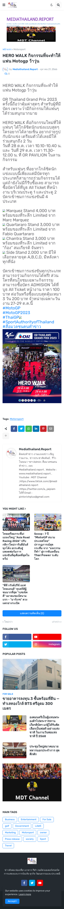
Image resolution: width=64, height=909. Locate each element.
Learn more (25, 894)
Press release (12, 839)
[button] (4, 5)
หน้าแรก (7, 49)
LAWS (38, 826)
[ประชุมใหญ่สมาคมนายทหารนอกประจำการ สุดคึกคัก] (14, 750)
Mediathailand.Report (35, 449)
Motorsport (19, 49)
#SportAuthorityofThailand (28, 322)
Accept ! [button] (12, 901)
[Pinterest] (43, 429)
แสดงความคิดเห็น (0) (32, 613)
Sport (43, 839)
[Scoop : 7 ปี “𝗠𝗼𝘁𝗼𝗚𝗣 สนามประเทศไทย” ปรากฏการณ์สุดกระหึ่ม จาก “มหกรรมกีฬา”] (47, 522)
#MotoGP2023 (16, 312)
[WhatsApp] (28, 429)
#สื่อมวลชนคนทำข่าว (22, 326)
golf (7, 826)
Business (10, 819)
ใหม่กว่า (8, 622)
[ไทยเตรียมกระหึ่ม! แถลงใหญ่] (16, 522)
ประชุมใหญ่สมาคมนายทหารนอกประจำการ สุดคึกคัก (45, 750)
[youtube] (47, 637)
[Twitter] (21, 429)
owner (43, 832)
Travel (8, 845)
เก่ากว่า (56, 622)
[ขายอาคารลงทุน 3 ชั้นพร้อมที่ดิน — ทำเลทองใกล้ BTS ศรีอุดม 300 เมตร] (32, 674)
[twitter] (17, 644)
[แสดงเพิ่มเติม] (6, 436)
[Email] (50, 429)
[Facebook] (14, 429)
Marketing (10, 832)
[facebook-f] (17, 637)
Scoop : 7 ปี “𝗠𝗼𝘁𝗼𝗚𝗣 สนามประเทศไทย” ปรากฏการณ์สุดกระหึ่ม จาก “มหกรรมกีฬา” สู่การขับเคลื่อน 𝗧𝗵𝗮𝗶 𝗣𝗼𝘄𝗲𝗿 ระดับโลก (47, 546)
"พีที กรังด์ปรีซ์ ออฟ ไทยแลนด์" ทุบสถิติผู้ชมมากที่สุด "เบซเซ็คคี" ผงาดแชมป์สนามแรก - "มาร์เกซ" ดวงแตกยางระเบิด (15, 594)
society (30, 839)
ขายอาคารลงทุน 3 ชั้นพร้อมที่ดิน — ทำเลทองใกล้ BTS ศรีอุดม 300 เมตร (31, 703)
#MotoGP (11, 308)
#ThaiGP (11, 317)
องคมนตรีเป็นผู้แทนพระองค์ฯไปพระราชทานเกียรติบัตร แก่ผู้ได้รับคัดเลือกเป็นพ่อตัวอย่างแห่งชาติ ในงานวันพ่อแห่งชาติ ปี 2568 (44, 726)
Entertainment (28, 819)
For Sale (46, 819)
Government (22, 826)
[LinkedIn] (36, 429)
